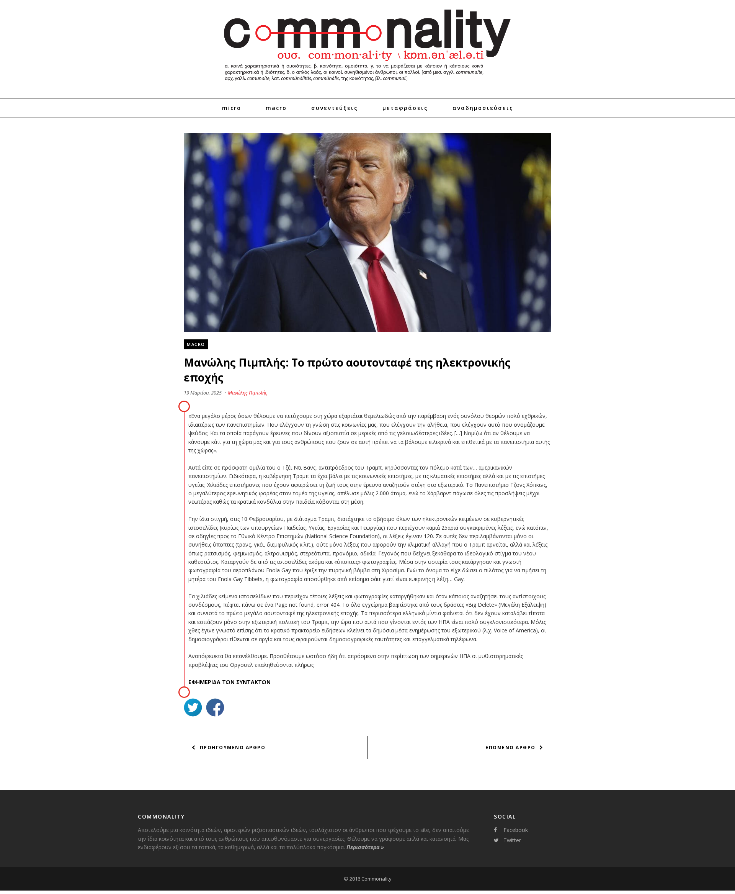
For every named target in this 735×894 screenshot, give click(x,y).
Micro (231, 107)
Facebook (515, 829)
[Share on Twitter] (193, 708)
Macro (276, 107)
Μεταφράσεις (405, 107)
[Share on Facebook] (215, 708)
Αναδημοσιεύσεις (482, 107)
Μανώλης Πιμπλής (247, 392)
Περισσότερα (365, 847)
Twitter (512, 840)
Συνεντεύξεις (334, 107)
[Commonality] (367, 84)
